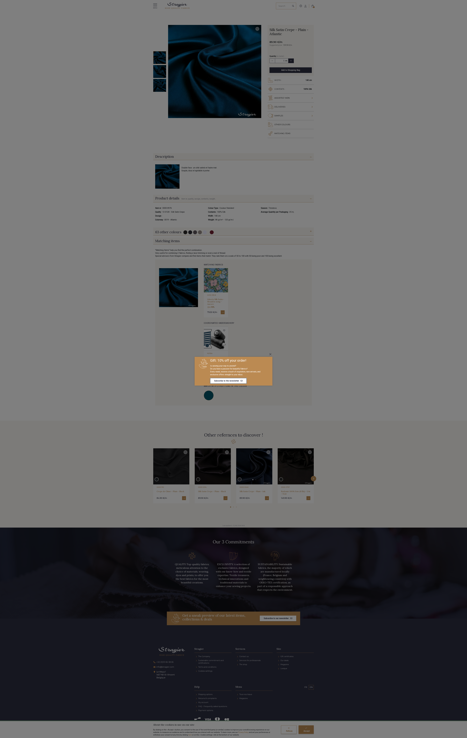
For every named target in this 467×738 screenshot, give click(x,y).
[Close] (270, 354)
